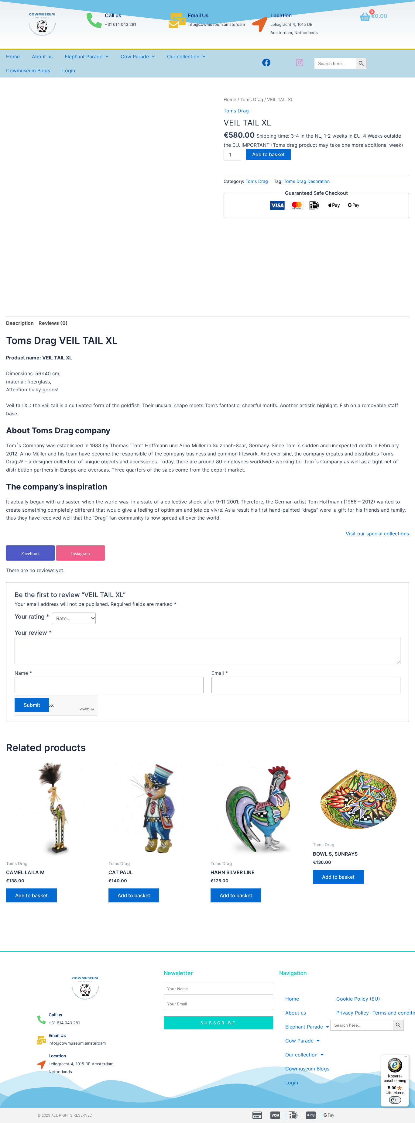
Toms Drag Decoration (307, 181)
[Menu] (405, 1058)
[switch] (395, 1100)
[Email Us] (177, 20)
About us (42, 56)
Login (68, 70)
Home (13, 56)
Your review (33, 632)
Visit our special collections (377, 534)
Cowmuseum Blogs (28, 70)
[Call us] (94, 20)
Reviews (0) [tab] (53, 323)
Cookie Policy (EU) (358, 999)
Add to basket (268, 154)
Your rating (32, 616)
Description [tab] (20, 323)
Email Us (198, 15)
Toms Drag (251, 99)
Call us (113, 15)
